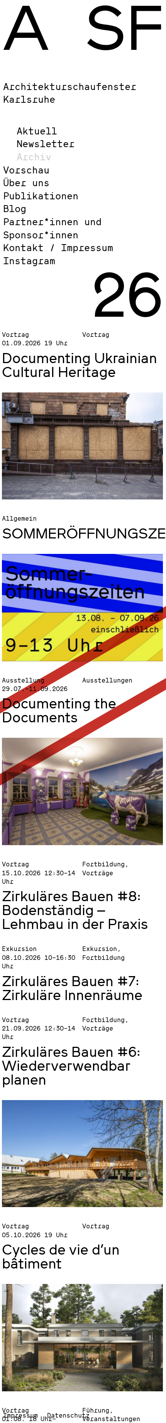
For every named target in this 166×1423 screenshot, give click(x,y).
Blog (14, 208)
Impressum (20, 1415)
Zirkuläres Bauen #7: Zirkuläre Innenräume (72, 987)
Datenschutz (68, 1415)
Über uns (26, 182)
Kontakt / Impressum (58, 247)
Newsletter (46, 143)
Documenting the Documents (59, 710)
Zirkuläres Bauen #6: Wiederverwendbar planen (71, 1065)
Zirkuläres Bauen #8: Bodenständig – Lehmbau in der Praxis (75, 909)
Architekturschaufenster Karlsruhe (69, 93)
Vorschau (26, 169)
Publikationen (40, 195)
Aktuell (37, 130)
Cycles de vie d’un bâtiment (61, 1256)
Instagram (29, 260)
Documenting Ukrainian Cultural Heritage (79, 364)
